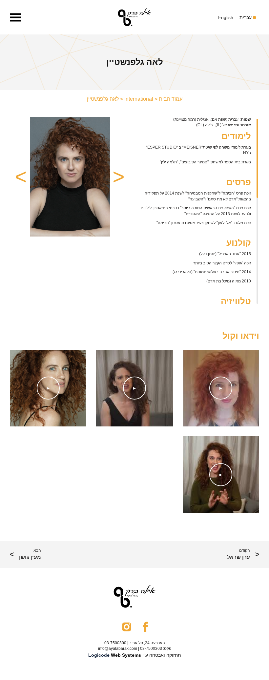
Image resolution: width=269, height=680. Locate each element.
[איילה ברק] (134, 17)
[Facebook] (145, 626)
